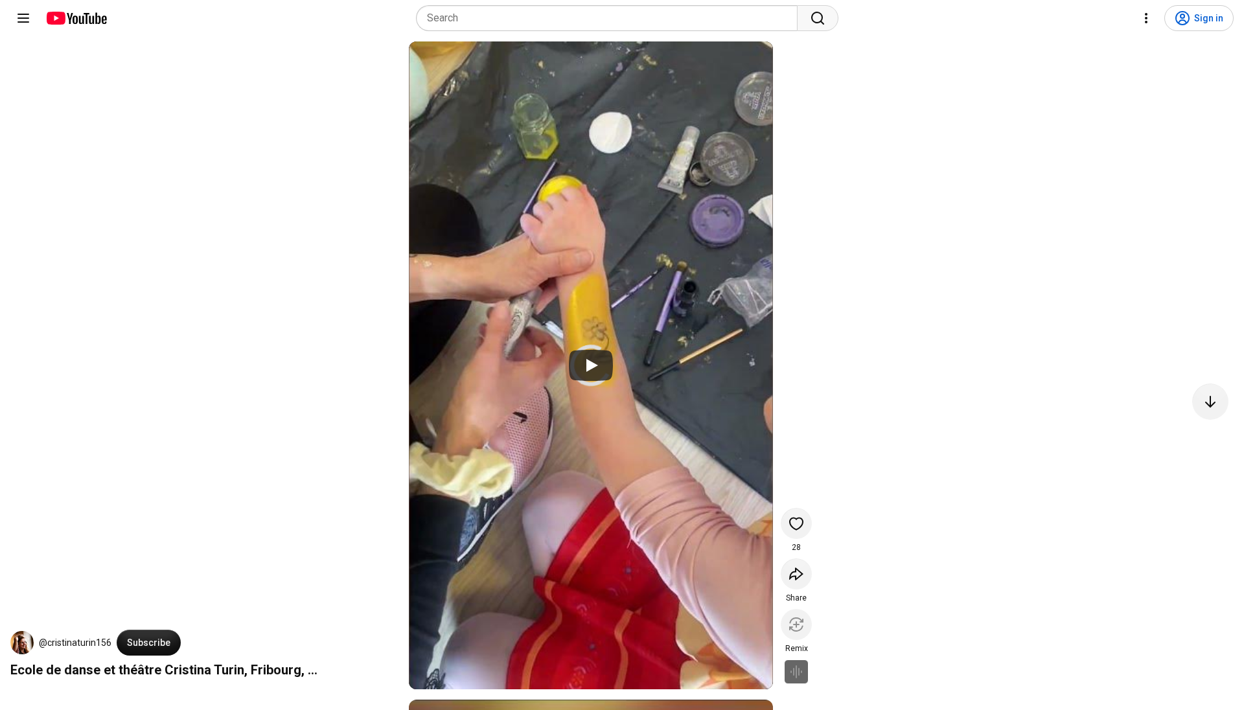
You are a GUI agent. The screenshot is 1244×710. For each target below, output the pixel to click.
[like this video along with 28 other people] (796, 523)
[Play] (591, 365)
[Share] (796, 574)
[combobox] (610, 18)
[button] (22, 642)
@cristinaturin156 (75, 642)
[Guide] (23, 18)
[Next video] (1210, 402)
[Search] (817, 18)
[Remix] (796, 624)
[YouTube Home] (76, 18)
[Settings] (1146, 18)
